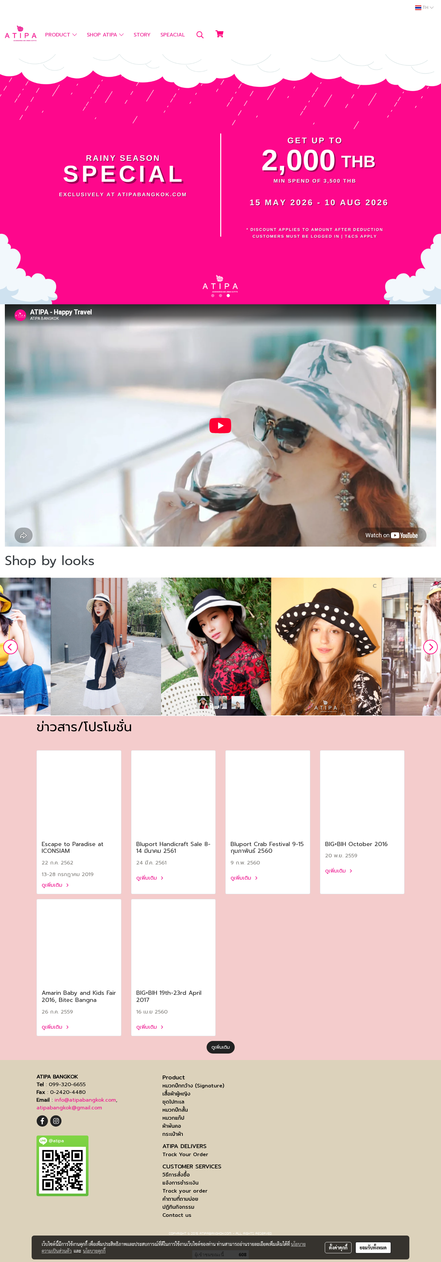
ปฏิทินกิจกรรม (178, 1207)
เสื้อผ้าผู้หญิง (176, 1094)
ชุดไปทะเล (173, 1102)
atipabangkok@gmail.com (69, 1108)
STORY (142, 35)
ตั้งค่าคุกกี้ (338, 1247)
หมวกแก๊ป (173, 1118)
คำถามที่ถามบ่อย (180, 1199)
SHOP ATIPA (103, 35)
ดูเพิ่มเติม (53, 885)
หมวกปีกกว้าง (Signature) (193, 1086)
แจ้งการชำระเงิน (180, 1183)
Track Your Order (185, 1154)
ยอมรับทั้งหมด (373, 1247)
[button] (200, 35)
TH (425, 7)
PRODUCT (58, 35)
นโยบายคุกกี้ (94, 1251)
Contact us (176, 1215)
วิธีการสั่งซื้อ (176, 1175)
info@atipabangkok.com (85, 1100)
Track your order (185, 1191)
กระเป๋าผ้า (172, 1134)
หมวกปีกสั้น (175, 1110)
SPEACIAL (172, 35)
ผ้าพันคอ (171, 1126)
